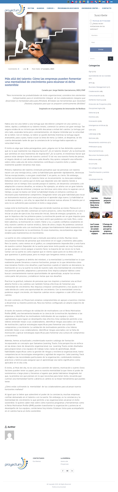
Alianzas (40, 8)
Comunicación (94, 96)
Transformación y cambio (99, 172)
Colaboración (94, 91)
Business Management (98, 87)
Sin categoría (94, 168)
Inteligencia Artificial (97, 125)
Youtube (67, 471)
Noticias (92, 138)
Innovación (93, 121)
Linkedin (72, 471)
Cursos (50, 8)
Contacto (106, 8)
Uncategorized (94, 179)
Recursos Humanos (96, 155)
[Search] (110, 58)
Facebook (62, 471)
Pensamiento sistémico (98, 142)
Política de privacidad (59, 487)
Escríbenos (37, 461)
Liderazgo (92, 134)
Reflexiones (93, 159)
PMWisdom (93, 147)
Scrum (91, 164)
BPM (90, 83)
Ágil (90, 72)
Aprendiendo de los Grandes (100, 76)
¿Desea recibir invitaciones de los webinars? (97, 26)
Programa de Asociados (68, 8)
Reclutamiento (95, 151)
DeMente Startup (96, 100)
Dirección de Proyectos (98, 104)
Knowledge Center (90, 8)
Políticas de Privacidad (101, 21)
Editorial (92, 113)
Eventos (92, 117)
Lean (90, 130)
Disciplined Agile (95, 108)
